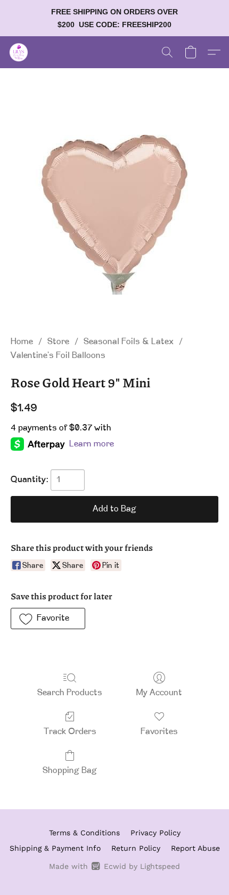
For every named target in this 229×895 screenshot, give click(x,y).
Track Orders (70, 732)
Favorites (159, 732)
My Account (159, 693)
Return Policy (135, 848)
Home (22, 342)
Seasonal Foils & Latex (129, 342)
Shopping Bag (70, 771)
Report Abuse (195, 848)
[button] (19, 52)
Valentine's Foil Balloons (58, 356)
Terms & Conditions (84, 832)
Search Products (69, 693)
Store (58, 342)
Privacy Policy (155, 832)
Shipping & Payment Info (55, 848)
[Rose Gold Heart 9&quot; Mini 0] (114, 215)
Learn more (91, 444)
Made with (114, 866)
